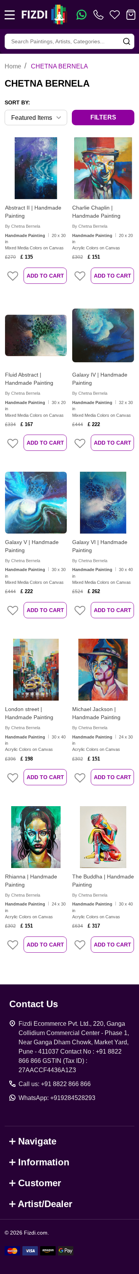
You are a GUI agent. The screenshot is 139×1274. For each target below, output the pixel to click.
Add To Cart (45, 276)
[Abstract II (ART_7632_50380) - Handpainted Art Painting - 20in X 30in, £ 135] (36, 168)
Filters (103, 117)
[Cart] (131, 15)
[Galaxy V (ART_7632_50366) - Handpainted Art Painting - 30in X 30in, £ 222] (36, 503)
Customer (39, 1183)
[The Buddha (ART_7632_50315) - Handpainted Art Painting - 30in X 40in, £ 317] (103, 837)
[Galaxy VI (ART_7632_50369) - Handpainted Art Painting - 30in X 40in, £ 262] (103, 503)
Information (44, 1162)
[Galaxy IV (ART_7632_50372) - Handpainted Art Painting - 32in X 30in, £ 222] (103, 335)
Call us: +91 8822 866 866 (55, 1084)
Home (13, 66)
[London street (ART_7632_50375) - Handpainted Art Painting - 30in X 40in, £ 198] (36, 670)
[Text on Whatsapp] (81, 15)
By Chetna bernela (22, 226)
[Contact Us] (100, 15)
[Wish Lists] (115, 15)
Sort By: (17, 102)
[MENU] (10, 15)
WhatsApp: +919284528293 (57, 1098)
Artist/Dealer (45, 1204)
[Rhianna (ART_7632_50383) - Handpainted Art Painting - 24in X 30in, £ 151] (36, 837)
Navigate (37, 1141)
